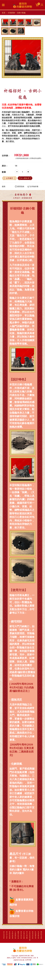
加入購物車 (24, 178)
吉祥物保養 (34, 186)
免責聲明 (38, 935)
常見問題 (27, 935)
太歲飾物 (15, 935)
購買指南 (20, 186)
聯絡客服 (41, 935)
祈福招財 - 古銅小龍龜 (17, 12)
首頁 (3, 12)
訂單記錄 (24, 935)
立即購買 (9, 178)
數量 (4, 172)
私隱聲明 (35, 935)
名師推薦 (12, 935)
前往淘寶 (4, 935)
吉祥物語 (9, 935)
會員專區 (21, 935)
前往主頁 (7, 935)
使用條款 (32, 935)
